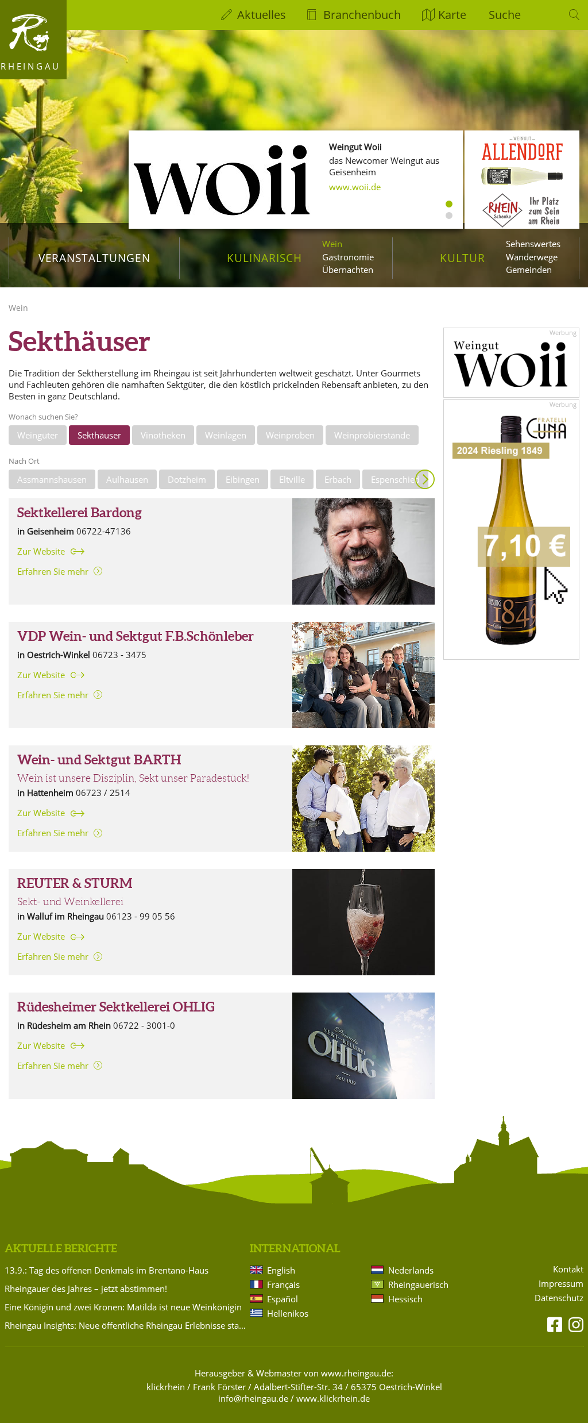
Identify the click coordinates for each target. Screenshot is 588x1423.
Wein (332, 243)
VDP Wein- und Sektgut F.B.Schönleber (135, 636)
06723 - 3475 (119, 654)
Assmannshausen (52, 479)
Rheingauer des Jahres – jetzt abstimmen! (86, 1288)
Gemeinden (529, 269)
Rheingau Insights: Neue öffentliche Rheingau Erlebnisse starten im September (125, 1325)
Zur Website (41, 551)
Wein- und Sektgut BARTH (99, 759)
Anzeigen (425, 479)
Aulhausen (127, 479)
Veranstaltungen (94, 258)
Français (283, 1284)
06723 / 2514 (103, 792)
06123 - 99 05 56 (140, 916)
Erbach (337, 479)
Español (282, 1299)
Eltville (292, 479)
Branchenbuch (362, 14)
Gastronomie (348, 257)
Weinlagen (225, 435)
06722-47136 (103, 531)
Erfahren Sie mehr (52, 571)
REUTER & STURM (74, 883)
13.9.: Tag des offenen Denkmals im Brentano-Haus (106, 1270)
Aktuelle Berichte (61, 1248)
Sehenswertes (533, 243)
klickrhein (165, 1387)
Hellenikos (287, 1313)
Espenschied (395, 479)
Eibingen (243, 479)
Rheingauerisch (418, 1284)
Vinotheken (163, 435)
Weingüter (37, 435)
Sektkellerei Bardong (79, 512)
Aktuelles (261, 14)
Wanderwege (532, 257)
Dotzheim (187, 479)
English (281, 1270)
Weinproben (290, 435)
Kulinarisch (264, 258)
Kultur (462, 258)
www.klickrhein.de (333, 1398)
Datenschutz (559, 1298)
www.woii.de (355, 187)
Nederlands (411, 1270)
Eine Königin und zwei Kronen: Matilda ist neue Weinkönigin (123, 1307)
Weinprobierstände (372, 435)
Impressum (561, 1283)
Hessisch (405, 1299)
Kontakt (568, 1269)
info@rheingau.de (253, 1398)
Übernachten (347, 269)
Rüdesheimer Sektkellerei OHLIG (115, 1006)
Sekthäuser (99, 435)
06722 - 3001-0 (144, 1025)
